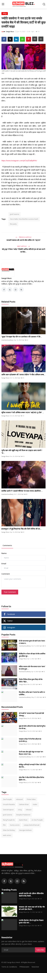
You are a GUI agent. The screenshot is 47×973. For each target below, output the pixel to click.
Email (3, 563)
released (19, 799)
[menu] (3, 4)
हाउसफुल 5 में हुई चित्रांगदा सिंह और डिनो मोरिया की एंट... (21, 529)
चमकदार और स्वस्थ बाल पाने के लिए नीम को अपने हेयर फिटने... (32, 908)
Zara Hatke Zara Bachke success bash (24, 219)
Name (4, 553)
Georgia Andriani (25, 830)
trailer (35, 804)
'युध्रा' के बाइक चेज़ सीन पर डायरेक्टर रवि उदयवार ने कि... (21, 337)
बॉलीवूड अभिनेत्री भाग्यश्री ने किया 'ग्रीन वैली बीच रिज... (32, 766)
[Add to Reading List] (40, 39)
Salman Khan (24, 804)
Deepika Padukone (23, 815)
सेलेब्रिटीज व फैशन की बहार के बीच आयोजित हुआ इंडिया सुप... (32, 655)
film (4, 825)
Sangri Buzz (6, 278)
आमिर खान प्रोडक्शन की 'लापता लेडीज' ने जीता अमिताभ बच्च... (23, 374)
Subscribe (40, 950)
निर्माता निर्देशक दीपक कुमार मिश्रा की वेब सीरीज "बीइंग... (30, 680)
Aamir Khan (23, 820)
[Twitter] (10, 881)
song (20, 809)
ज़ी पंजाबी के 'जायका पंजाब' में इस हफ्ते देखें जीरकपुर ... (31, 714)
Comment (5, 574)
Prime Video (31, 799)
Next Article (22, 246)
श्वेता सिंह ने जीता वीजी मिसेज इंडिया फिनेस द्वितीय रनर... (31, 778)
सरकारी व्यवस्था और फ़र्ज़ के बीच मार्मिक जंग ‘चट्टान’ (24, 240)
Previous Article (25, 237)
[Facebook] (4, 881)
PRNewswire (24, 967)
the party (13, 224)
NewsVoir (35, 967)
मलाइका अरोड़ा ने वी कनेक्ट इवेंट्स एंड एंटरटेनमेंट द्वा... (30, 740)
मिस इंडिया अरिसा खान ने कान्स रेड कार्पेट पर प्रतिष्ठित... (32, 693)
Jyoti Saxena (14, 214)
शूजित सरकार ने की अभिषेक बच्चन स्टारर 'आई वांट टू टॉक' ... (22, 412)
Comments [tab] (7, 545)
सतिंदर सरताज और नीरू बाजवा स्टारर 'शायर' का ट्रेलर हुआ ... (32, 668)
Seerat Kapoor (8, 809)
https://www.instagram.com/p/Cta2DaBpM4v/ (19, 161)
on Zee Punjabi (37, 820)
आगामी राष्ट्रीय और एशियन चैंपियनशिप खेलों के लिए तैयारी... (31, 894)
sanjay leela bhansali (31, 825)
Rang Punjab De (9, 820)
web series (7, 835)
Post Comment (10, 592)
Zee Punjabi (7, 799)
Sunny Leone (15, 825)
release (28, 809)
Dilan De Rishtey (9, 830)
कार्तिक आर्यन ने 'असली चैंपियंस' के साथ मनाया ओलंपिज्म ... (22, 491)
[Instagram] (17, 881)
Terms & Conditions (9, 967)
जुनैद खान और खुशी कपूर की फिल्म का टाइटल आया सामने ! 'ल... (21, 451)
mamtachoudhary (7, 340)
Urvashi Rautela (9, 804)
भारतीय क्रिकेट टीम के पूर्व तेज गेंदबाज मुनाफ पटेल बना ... (31, 921)
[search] (44, 4)
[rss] (24, 881)
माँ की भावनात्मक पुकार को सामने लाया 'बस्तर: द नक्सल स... (32, 642)
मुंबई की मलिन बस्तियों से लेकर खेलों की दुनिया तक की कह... (32, 727)
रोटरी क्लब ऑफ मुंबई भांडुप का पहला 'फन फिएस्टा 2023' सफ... (31, 753)
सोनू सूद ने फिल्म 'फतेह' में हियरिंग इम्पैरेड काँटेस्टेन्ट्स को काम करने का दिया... (23, 250)
